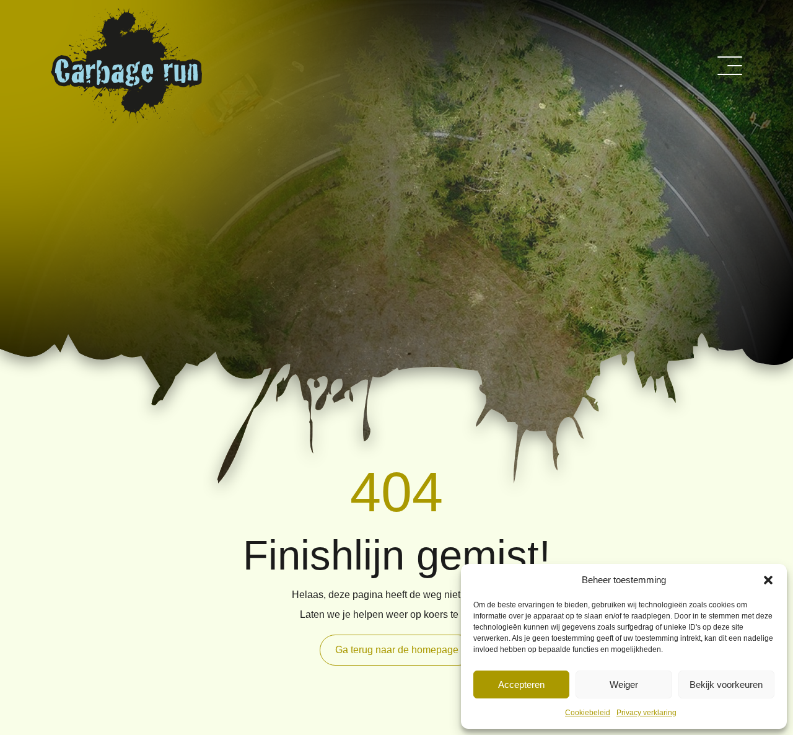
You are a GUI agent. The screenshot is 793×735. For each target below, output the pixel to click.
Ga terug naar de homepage (396, 650)
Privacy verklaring (646, 712)
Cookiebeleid (587, 712)
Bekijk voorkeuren (726, 684)
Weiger (624, 684)
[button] (768, 580)
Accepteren (521, 684)
